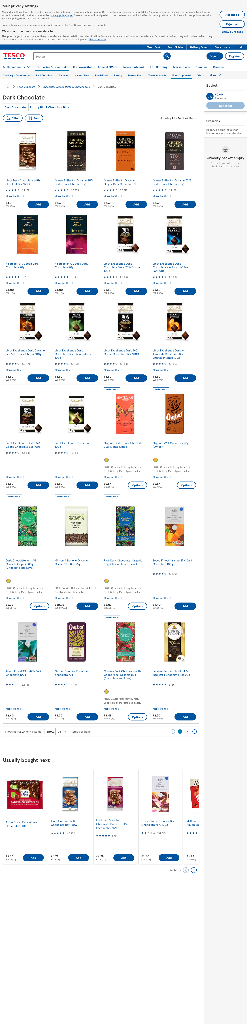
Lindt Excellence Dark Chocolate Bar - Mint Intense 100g (73, 354)
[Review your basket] (210, 96)
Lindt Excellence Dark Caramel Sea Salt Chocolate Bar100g (26, 352)
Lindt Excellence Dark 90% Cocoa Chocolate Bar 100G (121, 352)
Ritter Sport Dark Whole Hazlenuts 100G (21, 824)
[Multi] (106, 460)
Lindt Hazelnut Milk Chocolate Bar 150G (64, 823)
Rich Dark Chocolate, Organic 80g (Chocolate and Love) (123, 562)
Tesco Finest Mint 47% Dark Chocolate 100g (23, 673)
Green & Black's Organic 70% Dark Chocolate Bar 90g (172, 182)
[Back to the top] (125, 745)
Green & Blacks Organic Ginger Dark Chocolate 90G (121, 182)
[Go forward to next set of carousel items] (194, 870)
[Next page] (194, 731)
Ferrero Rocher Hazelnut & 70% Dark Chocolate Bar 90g (171, 673)
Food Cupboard (26, 86)
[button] (154, 47)
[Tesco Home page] (14, 56)
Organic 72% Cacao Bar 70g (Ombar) (171, 445)
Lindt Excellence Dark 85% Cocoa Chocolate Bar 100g (23, 445)
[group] (25, 817)
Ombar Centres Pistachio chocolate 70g (71, 673)
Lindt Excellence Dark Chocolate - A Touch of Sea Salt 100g (170, 267)
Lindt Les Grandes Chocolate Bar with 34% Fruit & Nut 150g (111, 824)
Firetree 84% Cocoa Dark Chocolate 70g (71, 265)
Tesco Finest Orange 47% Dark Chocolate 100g (172, 562)
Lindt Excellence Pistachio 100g (72, 445)
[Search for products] (167, 56)
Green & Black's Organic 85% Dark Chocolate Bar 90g (74, 182)
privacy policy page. (61, 15)
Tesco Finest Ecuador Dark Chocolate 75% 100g (158, 823)
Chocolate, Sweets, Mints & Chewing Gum (66, 86)
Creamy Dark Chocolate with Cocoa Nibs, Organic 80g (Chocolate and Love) (122, 674)
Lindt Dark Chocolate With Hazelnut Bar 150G (23, 182)
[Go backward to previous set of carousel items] (186, 870)
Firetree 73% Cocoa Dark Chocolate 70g (22, 265)
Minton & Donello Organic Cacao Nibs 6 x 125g (71, 562)
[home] (8, 87)
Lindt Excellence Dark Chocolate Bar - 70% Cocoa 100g (122, 267)
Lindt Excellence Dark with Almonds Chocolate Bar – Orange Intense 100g (170, 354)
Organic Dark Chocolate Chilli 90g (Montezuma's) (123, 445)
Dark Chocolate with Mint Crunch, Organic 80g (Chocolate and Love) (22, 564)
